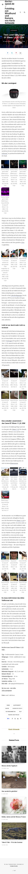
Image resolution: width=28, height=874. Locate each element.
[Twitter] (12, 52)
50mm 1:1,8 (15, 429)
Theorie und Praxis (13, 714)
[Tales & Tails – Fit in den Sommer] (14, 831)
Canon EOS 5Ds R (17, 708)
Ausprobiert (14, 30)
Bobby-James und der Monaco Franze (14, 817)
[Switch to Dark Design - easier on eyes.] (20, 12)
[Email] (20, 52)
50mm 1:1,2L (20, 520)
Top (14, 870)
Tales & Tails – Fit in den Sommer (12, 842)
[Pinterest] (16, 52)
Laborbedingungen (16, 295)
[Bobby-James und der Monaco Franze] (14, 805)
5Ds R (8, 606)
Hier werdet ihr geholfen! (9, 791)
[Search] (24, 12)
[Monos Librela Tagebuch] (14, 754)
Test (20, 711)
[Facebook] (7, 52)
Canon (7, 708)
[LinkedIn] (18, 718)
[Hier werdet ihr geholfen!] (14, 780)
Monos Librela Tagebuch (9, 766)
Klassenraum (14, 463)
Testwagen (9, 341)
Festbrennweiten (10, 711)
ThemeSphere (14, 866)
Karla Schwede (9, 41)
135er (22, 242)
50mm (8, 705)
